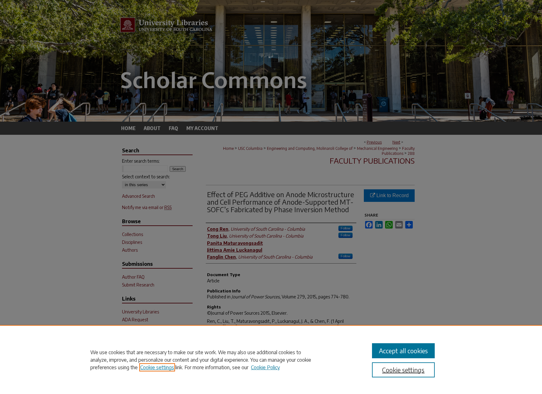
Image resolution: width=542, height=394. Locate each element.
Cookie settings (157, 367)
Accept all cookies (403, 351)
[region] (271, 359)
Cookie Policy (265, 367)
